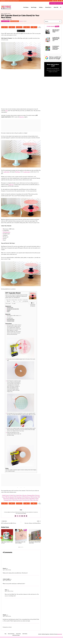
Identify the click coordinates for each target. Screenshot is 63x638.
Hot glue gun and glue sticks (13, 308)
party (7, 110)
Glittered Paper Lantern (17, 500)
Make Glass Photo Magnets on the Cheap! (56, 30)
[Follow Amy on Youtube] (22, 516)
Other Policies (24, 633)
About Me (56, 7)
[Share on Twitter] (12, 27)
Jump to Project (6, 21)
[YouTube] (62, 1)
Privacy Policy (18, 633)
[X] (59, 1)
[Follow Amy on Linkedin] (24, 516)
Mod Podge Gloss (6, 232)
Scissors (8, 310)
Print (33, 302)
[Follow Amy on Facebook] (15, 516)
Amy (4, 19)
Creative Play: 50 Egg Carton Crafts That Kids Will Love (56, 39)
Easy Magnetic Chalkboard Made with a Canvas (34, 542)
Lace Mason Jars (26, 500)
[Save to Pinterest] (19, 27)
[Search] (59, 21)
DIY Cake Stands (18, 497)
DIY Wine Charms (21, 498)
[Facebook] (53, 1)
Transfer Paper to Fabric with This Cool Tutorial (20, 542)
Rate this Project (15, 21)
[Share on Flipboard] (34, 27)
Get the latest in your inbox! (56, 3)
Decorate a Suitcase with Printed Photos (33, 522)
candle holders (7, 172)
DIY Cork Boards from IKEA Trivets (8, 522)
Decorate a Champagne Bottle (29, 495)
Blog (5, 633)
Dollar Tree (21, 117)
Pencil (8, 311)
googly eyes (11, 184)
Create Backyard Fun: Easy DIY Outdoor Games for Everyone (56, 48)
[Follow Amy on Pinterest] (26, 516)
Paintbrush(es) (10, 307)
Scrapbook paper (10, 320)
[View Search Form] (61, 7)
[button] (20, 21)
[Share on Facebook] (4, 27)
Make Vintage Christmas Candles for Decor (7, 542)
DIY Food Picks (34, 497)
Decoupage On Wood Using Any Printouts (12, 0)
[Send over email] (26, 27)
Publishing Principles (16, 635)
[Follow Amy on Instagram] (20, 516)
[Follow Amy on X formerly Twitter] (18, 516)
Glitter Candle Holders (30, 498)
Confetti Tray (12, 495)
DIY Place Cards (13, 498)
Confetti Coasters (5, 495)
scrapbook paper (26, 172)
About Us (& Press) (11, 633)
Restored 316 (59, 634)
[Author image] (1, 19)
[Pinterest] (57, 1)
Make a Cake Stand (34, 500)
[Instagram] (55, 1)
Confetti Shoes (19, 495)
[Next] (40, 538)
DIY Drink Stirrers (26, 497)
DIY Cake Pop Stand (10, 497)
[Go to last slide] (1, 538)
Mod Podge (17, 172)
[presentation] (7, 535)
